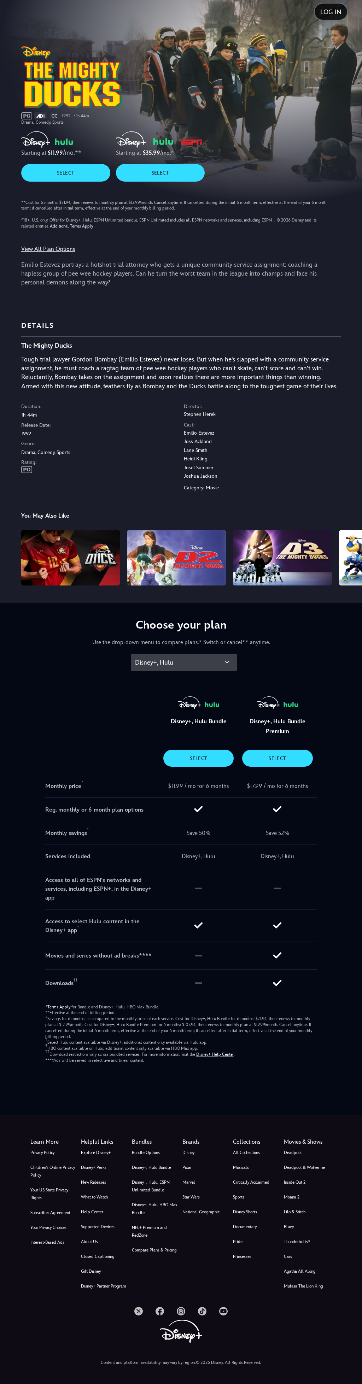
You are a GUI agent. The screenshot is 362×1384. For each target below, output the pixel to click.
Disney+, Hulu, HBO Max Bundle (154, 1208)
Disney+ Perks (93, 1167)
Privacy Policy (42, 1152)
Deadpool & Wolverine (304, 1167)
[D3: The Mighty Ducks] (282, 557)
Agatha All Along (300, 1271)
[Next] (350, 556)
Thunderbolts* (297, 1241)
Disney (188, 1152)
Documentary (245, 1226)
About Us (89, 1241)
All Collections (246, 1152)
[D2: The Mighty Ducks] (176, 557)
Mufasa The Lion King (303, 1286)
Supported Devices (98, 1226)
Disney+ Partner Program (103, 1286)
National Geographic (201, 1211)
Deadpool (293, 1152)
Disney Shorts (245, 1211)
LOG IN (330, 12)
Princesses (242, 1256)
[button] (105, 1142)
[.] (138, 1311)
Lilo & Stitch (294, 1211)
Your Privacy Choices (48, 1227)
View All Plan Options (48, 249)
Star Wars (191, 1197)
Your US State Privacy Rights (49, 1194)
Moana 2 (291, 1197)
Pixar (187, 1167)
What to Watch (94, 1197)
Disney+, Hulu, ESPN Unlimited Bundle (151, 1186)
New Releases (93, 1182)
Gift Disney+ (92, 1271)
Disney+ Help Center (215, 1054)
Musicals (241, 1167)
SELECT (65, 173)
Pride (238, 1241)
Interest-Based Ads (47, 1242)
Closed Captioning (98, 1256)
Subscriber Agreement (50, 1212)
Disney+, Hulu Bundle (151, 1167)
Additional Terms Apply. (72, 226)
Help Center (92, 1211)
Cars (288, 1256)
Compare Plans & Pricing (154, 1250)
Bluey (289, 1226)
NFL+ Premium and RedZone (149, 1231)
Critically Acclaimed (251, 1182)
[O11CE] (70, 557)
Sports (238, 1197)
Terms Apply (58, 1007)
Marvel (188, 1182)
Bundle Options (146, 1152)
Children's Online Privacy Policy (52, 1171)
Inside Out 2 (294, 1182)
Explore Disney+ (96, 1152)
